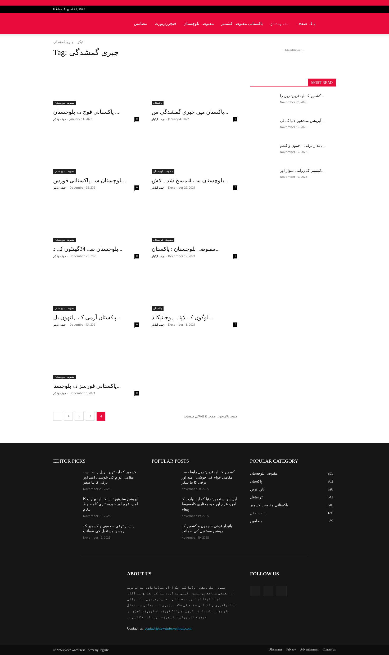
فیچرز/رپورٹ (165, 23)
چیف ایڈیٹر (59, 119)
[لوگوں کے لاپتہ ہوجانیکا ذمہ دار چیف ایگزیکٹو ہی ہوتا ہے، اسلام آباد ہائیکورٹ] (194, 289)
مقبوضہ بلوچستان (198, 23)
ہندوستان (279, 23)
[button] (329, 24)
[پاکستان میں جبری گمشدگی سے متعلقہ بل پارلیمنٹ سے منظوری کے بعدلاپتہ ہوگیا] (194, 83)
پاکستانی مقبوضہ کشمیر (242, 23)
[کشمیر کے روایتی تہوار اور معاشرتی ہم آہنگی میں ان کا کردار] (263, 177)
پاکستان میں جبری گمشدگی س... (190, 112)
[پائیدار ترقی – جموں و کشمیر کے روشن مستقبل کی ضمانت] (263, 152)
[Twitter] (323, 9)
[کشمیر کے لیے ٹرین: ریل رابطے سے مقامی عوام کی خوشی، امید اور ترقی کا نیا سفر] (263, 102)
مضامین (140, 23)
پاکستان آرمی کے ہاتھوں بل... (86, 317)
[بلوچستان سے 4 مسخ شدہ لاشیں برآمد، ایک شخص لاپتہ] (194, 152)
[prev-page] (57, 416)
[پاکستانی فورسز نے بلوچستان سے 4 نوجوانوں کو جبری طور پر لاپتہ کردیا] (96, 357)
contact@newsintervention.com (168, 628)
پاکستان (157, 102)
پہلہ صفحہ (306, 23)
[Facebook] (314, 9)
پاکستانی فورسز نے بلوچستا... (87, 386)
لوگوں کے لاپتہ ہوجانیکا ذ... (182, 317)
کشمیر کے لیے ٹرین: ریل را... (302, 96)
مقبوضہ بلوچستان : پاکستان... (186, 249)
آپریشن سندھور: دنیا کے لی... (302, 121)
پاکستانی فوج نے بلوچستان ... (86, 112)
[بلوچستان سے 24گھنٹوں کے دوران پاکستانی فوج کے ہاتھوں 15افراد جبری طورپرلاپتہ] (96, 220)
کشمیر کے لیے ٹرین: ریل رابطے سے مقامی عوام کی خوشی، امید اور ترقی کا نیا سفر (109, 477)
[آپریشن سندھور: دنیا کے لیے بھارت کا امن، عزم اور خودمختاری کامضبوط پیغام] (263, 127)
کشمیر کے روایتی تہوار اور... (302, 170)
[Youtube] (332, 9)
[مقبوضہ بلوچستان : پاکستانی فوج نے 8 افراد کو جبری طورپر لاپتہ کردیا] (194, 220)
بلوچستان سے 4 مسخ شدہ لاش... (190, 180)
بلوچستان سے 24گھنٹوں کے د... (87, 249)
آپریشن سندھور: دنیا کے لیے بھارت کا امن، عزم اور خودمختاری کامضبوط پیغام (110, 504)
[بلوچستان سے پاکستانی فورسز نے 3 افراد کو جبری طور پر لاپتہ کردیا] (96, 152)
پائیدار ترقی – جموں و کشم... (303, 146)
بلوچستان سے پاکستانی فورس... (90, 180)
